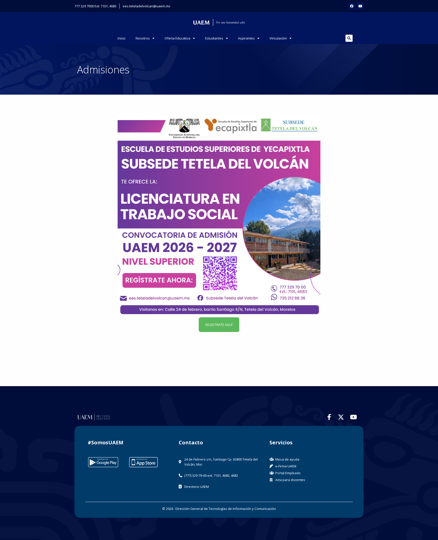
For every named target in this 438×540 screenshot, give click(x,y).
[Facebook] (351, 6)
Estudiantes (214, 38)
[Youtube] (360, 6)
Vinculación (278, 38)
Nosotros (143, 38)
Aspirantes (246, 38)
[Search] (349, 38)
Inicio (121, 38)
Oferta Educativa (177, 38)
